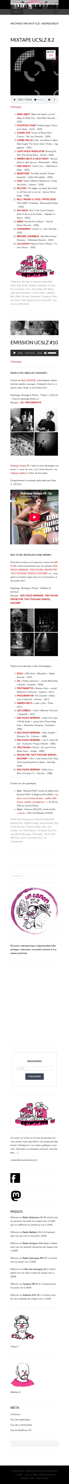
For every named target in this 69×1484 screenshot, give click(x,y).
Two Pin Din (49, 834)
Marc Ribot (15, 296)
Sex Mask (15, 300)
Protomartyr (37, 834)
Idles (44, 826)
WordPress (50, 1471)
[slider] (52, 353)
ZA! (18, 681)
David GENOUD (28, 380)
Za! (22, 838)
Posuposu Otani (49, 296)
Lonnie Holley (38, 293)
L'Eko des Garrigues (33, 1269)
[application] (34, 353)
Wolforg (43, 1478)
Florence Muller (33, 826)
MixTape (26, 281)
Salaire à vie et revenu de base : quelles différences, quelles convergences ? (37, 798)
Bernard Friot (16, 823)
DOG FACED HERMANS (31, 595)
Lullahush (50, 293)
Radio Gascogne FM (33, 1258)
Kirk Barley (48, 289)
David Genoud (46, 823)
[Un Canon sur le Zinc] (34, 4)
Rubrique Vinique (18, 466)
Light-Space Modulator (20, 293)
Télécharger (15, 107)
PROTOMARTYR (25, 688)
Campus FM (29, 1284)
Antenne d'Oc (29, 1295)
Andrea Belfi (46, 281)
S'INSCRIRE (34, 1076)
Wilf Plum (14, 838)
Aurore (22, 813)
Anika (13, 285)
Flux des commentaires (21, 1425)
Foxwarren (19, 289)
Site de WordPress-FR (20, 1430)
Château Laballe (17, 473)
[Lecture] (14, 353)
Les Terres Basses (27, 830)
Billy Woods (22, 285)
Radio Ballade (30, 1232)
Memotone (36, 296)
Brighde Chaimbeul (38, 285)
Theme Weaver (47, 1475)
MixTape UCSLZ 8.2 (32, 40)
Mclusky (26, 296)
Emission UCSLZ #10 (34, 342)
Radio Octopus (30, 1243)
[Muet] (45, 353)
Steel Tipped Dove (29, 300)
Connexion (15, 1414)
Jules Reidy (36, 289)
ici (38, 399)
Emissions (27, 819)
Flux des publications (20, 1419)
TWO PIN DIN (36, 569)
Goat (28, 289)
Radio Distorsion (31, 1217)
